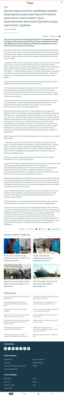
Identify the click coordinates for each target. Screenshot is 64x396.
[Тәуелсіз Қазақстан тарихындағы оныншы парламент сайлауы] (46, 246)
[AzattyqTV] (38, 394)
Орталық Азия (8, 388)
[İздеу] (52, 394)
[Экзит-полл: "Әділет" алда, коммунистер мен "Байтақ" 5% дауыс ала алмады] (17, 246)
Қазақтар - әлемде (9, 385)
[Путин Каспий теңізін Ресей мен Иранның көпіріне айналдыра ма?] (46, 271)
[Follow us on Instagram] (17, 348)
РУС (24, 394)
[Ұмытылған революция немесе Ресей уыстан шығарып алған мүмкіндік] (17, 271)
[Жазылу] (28, 348)
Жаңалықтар (8, 378)
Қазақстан (7, 381)
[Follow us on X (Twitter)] (9, 348)
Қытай (35, 381)
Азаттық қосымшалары (11, 369)
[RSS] (24, 348)
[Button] (45, 36)
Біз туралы (7, 362)
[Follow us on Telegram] (20, 348)
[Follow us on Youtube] (13, 348)
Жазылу (35, 366)
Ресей (34, 378)
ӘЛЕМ (6, 7)
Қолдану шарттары (38, 359)
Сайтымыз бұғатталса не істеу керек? (15, 366)
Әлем (34, 385)
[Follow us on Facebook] (5, 348)
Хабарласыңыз (8, 359)
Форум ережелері (38, 362)
